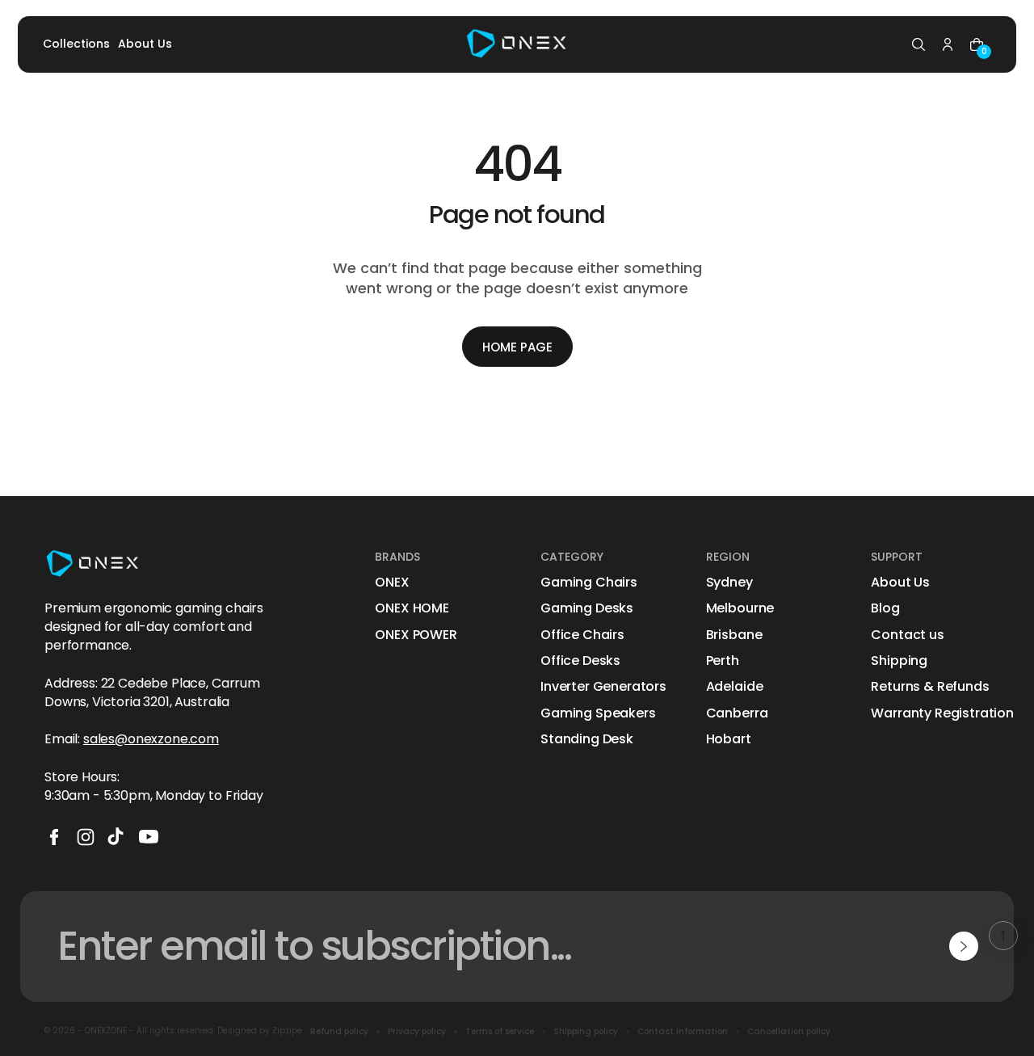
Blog (885, 608)
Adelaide (734, 687)
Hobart (728, 739)
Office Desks (580, 661)
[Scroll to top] (1003, 935)
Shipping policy (585, 1031)
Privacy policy (417, 1031)
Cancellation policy (788, 1031)
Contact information (682, 1031)
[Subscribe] (963, 946)
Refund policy (339, 1031)
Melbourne (740, 608)
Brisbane (734, 635)
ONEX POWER (415, 635)
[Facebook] (54, 837)
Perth (722, 661)
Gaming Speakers (598, 713)
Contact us (907, 635)
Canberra (737, 713)
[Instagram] (85, 837)
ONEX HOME (412, 608)
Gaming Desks (586, 608)
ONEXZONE (106, 1030)
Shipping (899, 661)
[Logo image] (517, 44)
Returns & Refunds (930, 687)
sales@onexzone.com (151, 739)
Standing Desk (586, 739)
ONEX (392, 582)
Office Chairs (582, 635)
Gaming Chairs (588, 582)
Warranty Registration (942, 713)
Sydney (729, 582)
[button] (918, 44)
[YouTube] (148, 837)
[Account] (947, 44)
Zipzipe (287, 1030)
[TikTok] (117, 837)
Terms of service (499, 1031)
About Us (900, 582)
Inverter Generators (603, 687)
